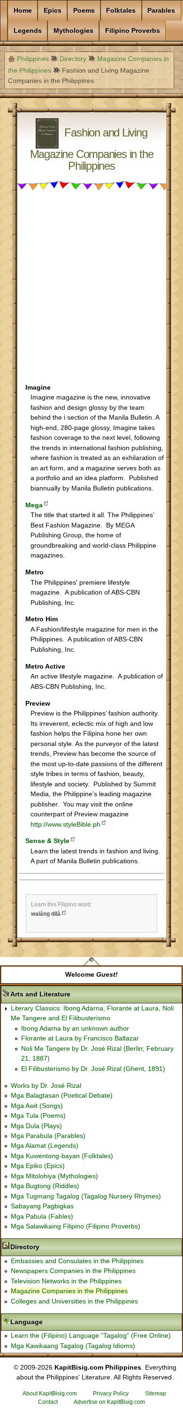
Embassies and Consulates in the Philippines (77, 1261)
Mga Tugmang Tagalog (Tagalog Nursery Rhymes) (86, 1196)
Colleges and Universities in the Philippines (74, 1301)
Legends (28, 30)
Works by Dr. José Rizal (46, 1085)
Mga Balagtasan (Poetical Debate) (62, 1095)
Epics (52, 10)
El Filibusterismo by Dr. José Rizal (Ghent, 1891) (93, 1068)
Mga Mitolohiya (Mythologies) (54, 1176)
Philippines (33, 58)
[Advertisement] (91, 291)
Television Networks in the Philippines (66, 1281)
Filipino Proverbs (132, 30)
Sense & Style (47, 840)
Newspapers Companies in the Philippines (73, 1270)
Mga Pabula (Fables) (42, 1216)
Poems (84, 10)
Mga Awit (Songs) (37, 1105)
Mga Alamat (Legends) (44, 1145)
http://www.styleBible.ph (65, 824)
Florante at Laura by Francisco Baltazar (80, 1038)
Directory (73, 58)
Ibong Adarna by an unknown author (75, 1028)
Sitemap (155, 1393)
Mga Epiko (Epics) (38, 1165)
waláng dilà (46, 914)
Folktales (121, 10)
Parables (161, 10)
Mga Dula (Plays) (36, 1126)
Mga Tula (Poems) (38, 1115)
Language (56, 1322)
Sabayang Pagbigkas (42, 1206)
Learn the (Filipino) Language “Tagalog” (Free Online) (91, 1335)
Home (23, 10)
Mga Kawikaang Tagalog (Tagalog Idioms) (73, 1345)
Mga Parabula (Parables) (48, 1135)
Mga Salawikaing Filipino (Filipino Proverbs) (75, 1226)
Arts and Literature (70, 994)
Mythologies (73, 30)
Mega (34, 505)
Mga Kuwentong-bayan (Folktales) (62, 1156)
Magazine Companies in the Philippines (69, 1291)
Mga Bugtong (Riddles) (45, 1186)
